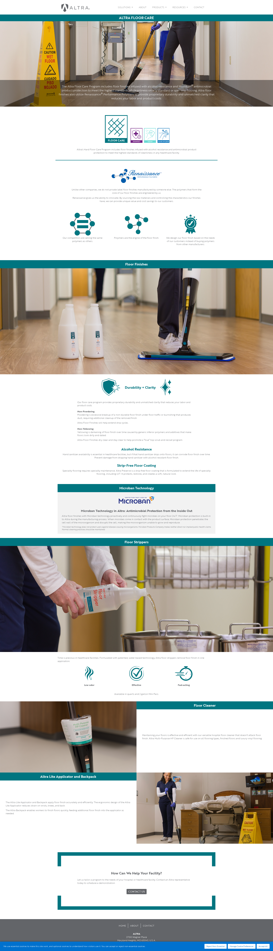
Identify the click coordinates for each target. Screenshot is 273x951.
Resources (179, 7)
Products (158, 7)
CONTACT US (136, 891)
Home (122, 925)
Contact (199, 7)
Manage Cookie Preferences (242, 946)
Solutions (124, 7)
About (142, 7)
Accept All (263, 946)
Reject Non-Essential (215, 946)
